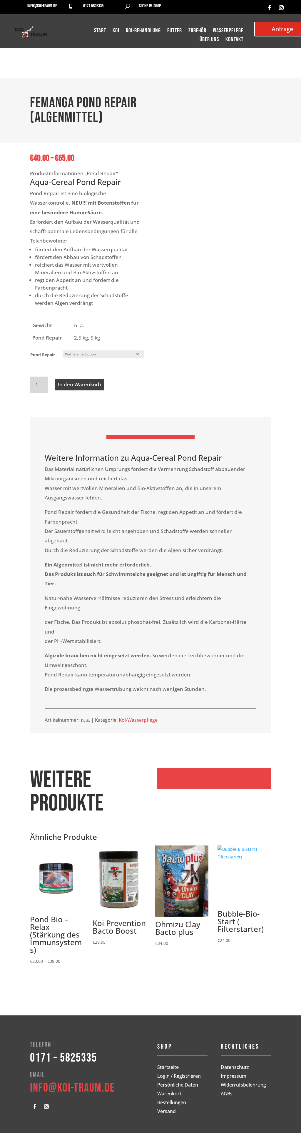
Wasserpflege (228, 31)
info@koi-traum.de (42, 6)
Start (100, 31)
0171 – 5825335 (63, 1058)
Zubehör (197, 31)
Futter (174, 31)
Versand (166, 1111)
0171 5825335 (93, 6)
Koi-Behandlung (143, 31)
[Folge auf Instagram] (281, 7)
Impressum (233, 1076)
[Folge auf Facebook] (269, 7)
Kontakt (234, 40)
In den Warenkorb (79, 384)
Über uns (209, 40)
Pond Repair (42, 354)
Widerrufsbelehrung (243, 1085)
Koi (116, 31)
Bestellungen (171, 1103)
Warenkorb (170, 1094)
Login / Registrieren (179, 1076)
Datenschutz (235, 1067)
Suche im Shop (150, 6)
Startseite (168, 1067)
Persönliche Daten (177, 1085)
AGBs (227, 1094)
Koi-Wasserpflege (138, 720)
